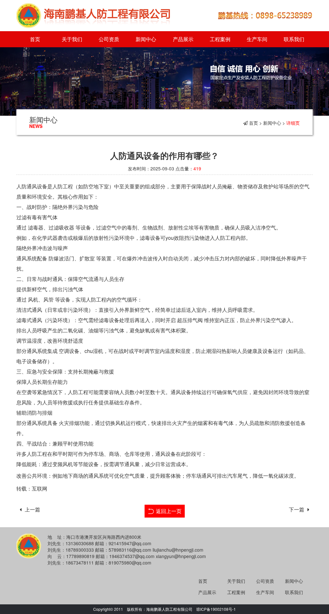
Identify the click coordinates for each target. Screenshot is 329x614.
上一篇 (32, 509)
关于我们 (72, 39)
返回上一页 (169, 511)
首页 (35, 39)
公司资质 (109, 39)
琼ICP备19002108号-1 (216, 609)
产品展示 (183, 39)
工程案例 (220, 39)
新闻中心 (146, 39)
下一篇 (296, 509)
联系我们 (294, 39)
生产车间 (257, 39)
